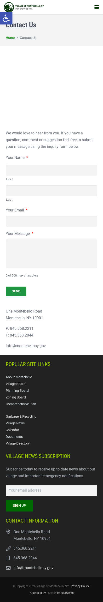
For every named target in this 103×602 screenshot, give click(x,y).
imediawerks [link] (65, 593)
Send (16, 291)
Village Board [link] (15, 384)
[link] (6, 18)
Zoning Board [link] (16, 397)
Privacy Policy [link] (80, 586)
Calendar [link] (12, 430)
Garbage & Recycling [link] (21, 417)
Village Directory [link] (18, 443)
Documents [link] (14, 437)
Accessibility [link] (38, 593)
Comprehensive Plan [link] (21, 404)
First (9, 179)
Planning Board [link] (17, 391)
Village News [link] (15, 423)
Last (9, 199)
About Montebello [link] (19, 377)
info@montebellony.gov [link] (33, 568)
